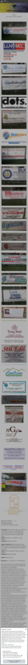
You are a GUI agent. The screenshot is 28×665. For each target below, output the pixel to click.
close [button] (26, 629)
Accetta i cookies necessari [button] (14, 661)
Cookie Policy (4, 644)
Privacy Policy (11, 644)
